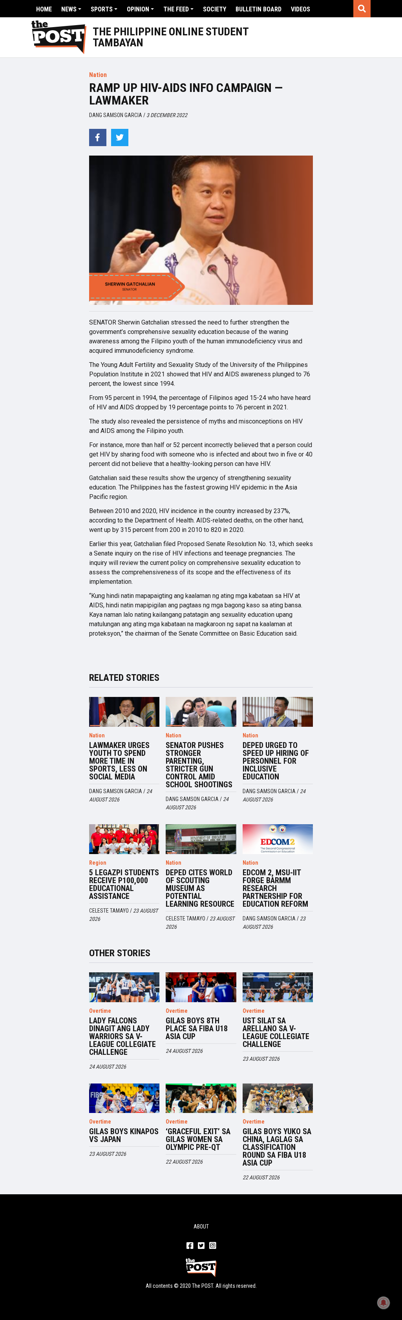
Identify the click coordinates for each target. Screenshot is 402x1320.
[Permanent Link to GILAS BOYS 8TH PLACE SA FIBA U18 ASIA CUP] (201, 987)
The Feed (176, 9)
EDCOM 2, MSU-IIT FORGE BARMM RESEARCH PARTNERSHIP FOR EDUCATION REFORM (275, 888)
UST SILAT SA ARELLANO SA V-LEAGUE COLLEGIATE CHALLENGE (276, 1032)
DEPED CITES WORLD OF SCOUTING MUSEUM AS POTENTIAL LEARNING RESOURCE (200, 888)
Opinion (138, 9)
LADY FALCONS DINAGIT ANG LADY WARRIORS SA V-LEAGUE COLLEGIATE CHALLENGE (122, 1036)
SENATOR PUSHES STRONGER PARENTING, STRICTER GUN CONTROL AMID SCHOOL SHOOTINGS (199, 764)
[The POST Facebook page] (189, 1246)
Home (44, 9)
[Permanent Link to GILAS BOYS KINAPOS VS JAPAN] (124, 1098)
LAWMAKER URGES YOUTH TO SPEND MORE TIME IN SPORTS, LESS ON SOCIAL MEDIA (119, 761)
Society (214, 9)
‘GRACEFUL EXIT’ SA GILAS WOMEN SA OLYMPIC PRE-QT (198, 1139)
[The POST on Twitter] (201, 1246)
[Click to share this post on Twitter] (119, 137)
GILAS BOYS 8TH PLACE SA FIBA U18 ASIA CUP (197, 1028)
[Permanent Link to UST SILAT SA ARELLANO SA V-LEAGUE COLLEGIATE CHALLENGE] (278, 987)
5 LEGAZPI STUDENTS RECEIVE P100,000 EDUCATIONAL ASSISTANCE (124, 884)
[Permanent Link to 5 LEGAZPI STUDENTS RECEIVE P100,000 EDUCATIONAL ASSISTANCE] (124, 839)
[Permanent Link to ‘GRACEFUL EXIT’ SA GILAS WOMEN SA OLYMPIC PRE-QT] (201, 1098)
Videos (300, 9)
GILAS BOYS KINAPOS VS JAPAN (124, 1135)
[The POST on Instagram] (212, 1246)
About (201, 1226)
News (69, 9)
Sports (102, 9)
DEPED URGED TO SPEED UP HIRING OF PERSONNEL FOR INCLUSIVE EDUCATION (276, 761)
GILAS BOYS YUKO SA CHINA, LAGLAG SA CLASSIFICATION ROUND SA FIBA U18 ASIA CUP (277, 1147)
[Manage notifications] (383, 1302)
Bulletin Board (258, 9)
